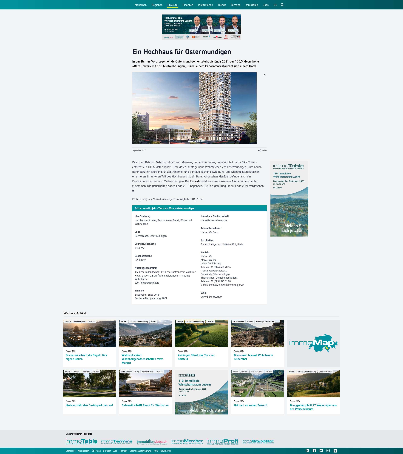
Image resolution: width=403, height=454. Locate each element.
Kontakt (123, 450)
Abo (115, 450)
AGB (156, 450)
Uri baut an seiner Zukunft (250, 405)
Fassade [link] (195, 181)
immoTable (251, 5)
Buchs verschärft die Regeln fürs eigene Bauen (86, 357)
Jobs (266, 5)
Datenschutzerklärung (140, 450)
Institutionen (205, 5)
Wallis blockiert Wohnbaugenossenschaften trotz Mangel (142, 359)
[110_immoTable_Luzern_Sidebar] (289, 199)
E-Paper (107, 450)
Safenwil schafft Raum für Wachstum (145, 405)
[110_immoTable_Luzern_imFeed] (201, 392)
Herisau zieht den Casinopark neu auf (89, 405)
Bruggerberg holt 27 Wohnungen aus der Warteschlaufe (313, 407)
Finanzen (188, 5)
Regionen (157, 5)
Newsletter (165, 450)
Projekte (172, 5)
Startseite (71, 450)
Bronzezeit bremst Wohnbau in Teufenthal (253, 357)
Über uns (96, 450)
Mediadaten (83, 450)
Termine (235, 5)
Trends (222, 5)
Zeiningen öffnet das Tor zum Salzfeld (196, 357)
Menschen (141, 5)
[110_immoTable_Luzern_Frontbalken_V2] (201, 27)
